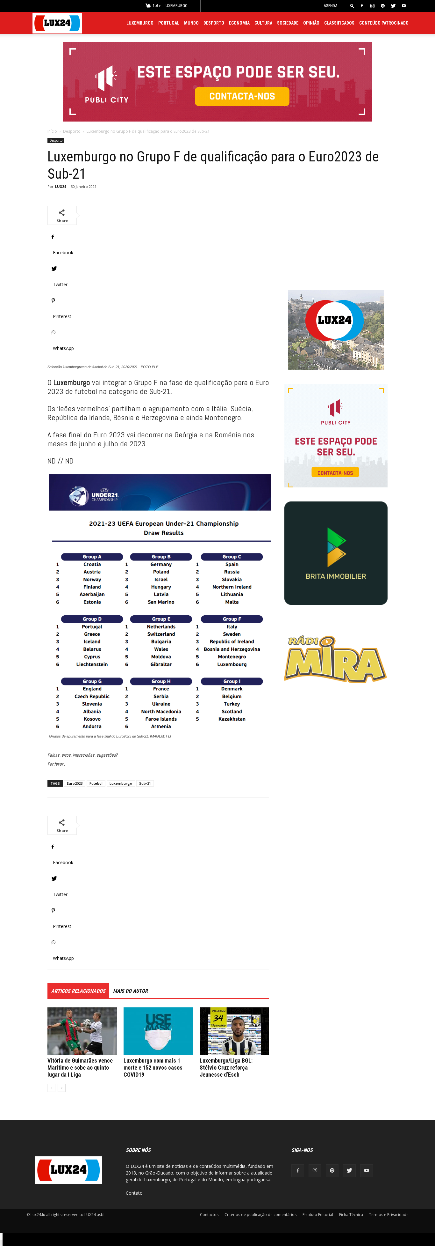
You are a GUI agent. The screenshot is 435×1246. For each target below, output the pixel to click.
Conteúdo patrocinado (384, 23)
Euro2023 (74, 783)
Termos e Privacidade (389, 1214)
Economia (239, 23)
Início (52, 131)
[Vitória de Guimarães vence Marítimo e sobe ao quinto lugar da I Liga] (82, 1031)
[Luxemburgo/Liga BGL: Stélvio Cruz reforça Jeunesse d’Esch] (234, 1031)
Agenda (330, 5)
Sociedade (287, 23)
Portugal (168, 23)
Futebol (96, 783)
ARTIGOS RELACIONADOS (78, 991)
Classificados (339, 23)
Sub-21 (145, 783)
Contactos (209, 1214)
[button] (352, 5)
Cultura (263, 23)
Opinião (311, 23)
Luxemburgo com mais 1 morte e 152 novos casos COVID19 (153, 1067)
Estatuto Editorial (318, 1214)
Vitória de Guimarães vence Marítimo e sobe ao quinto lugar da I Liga (80, 1067)
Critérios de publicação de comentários (260, 1214)
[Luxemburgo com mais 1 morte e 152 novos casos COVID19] (158, 1031)
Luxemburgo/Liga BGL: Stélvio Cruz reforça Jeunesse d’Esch (226, 1067)
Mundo (191, 23)
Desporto (213, 23)
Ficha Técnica (351, 1214)
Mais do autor (130, 991)
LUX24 (60, 186)
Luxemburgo (139, 23)
